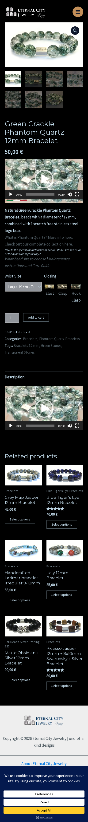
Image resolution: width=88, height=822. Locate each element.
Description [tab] (14, 376)
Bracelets (30, 339)
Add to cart (36, 317)
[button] (75, 30)
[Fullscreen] (77, 194)
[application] (44, 181)
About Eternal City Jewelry (44, 763)
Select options (20, 519)
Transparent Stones (20, 352)
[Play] (10, 194)
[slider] (40, 194)
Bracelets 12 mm (26, 345)
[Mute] (69, 194)
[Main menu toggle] (78, 12)
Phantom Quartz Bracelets (59, 339)
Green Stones (51, 345)
